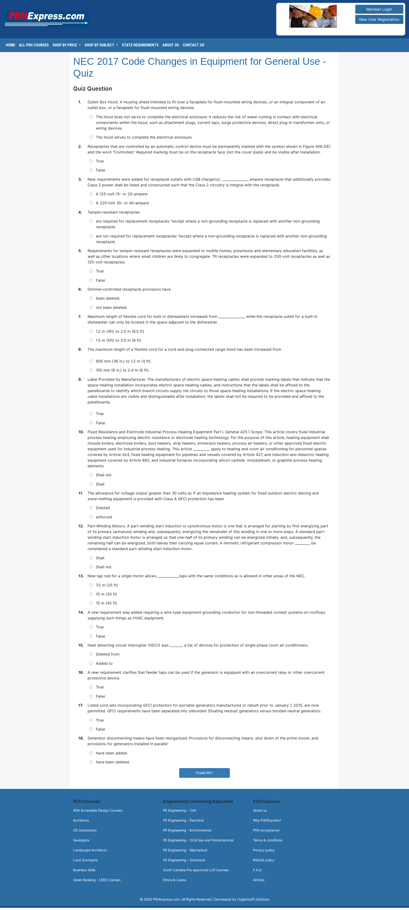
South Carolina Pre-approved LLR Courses (196, 870)
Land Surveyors (85, 860)
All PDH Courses (34, 45)
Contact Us (193, 45)
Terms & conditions (267, 840)
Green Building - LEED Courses (96, 880)
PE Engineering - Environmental (187, 830)
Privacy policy (264, 850)
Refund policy (263, 860)
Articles (258, 880)
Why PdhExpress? (267, 820)
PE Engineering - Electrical (183, 820)
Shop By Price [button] (65, 45)
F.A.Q (257, 870)
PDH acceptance (266, 830)
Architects (81, 820)
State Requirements (140, 45)
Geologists (81, 840)
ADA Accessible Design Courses (97, 810)
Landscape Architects (90, 850)
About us (260, 810)
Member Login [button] (379, 9)
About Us (170, 45)
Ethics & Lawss (174, 880)
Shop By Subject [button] (99, 45)
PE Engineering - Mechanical (185, 850)
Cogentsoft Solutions (253, 899)
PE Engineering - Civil (179, 810)
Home (10, 45)
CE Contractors (85, 830)
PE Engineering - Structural (184, 860)
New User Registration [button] (379, 19)
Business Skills (84, 870)
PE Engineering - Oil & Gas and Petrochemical (198, 840)
